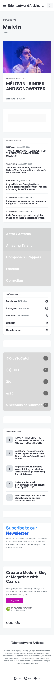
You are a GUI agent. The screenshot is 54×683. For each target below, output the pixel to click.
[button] (4, 5)
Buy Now (15, 600)
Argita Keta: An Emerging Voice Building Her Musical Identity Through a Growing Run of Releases (26, 187)
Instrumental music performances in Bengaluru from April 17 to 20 (26, 202)
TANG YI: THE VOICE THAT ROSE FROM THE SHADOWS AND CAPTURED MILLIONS (26, 153)
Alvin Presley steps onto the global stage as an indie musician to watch (25, 216)
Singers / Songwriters (15, 78)
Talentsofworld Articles (23, 5)
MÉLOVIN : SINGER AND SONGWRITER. (26, 86)
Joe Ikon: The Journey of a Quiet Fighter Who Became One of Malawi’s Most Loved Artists (26, 170)
